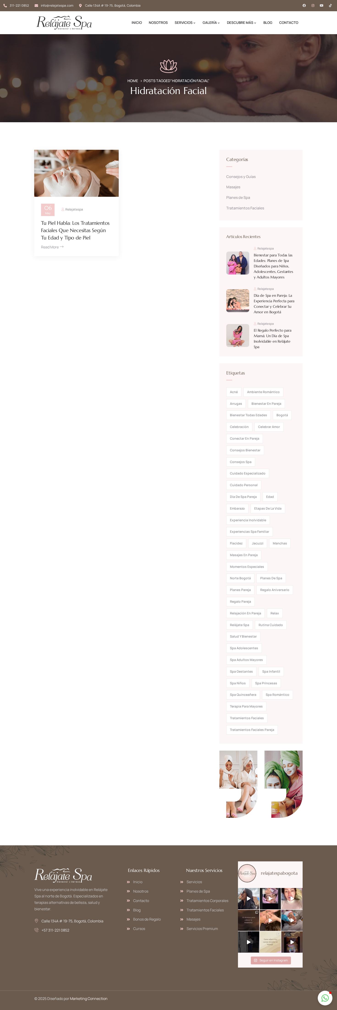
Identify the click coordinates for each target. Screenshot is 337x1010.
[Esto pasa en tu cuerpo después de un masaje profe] (270, 942)
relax (275, 613)
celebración (239, 427)
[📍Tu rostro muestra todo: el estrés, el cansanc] (270, 898)
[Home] (63, 23)
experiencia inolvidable (248, 520)
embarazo (237, 508)
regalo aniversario (274, 590)
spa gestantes (241, 671)
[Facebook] (304, 5)
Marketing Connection (89, 998)
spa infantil (271, 671)
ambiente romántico (263, 392)
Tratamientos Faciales (245, 208)
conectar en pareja (244, 438)
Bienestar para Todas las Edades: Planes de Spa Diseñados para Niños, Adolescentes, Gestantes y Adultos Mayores (273, 266)
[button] (325, 998)
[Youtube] (321, 5)
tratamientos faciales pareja (252, 729)
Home (132, 80)
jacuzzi (257, 543)
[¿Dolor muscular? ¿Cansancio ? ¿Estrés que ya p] (270, 920)
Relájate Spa (239, 625)
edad (270, 496)
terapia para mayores (246, 706)
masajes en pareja (244, 555)
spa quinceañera (243, 694)
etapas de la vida (268, 508)
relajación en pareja (245, 613)
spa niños (238, 683)
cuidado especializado (247, 473)
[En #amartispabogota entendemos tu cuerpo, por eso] (248, 942)
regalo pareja (240, 601)
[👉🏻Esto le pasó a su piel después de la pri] (292, 898)
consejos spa (240, 462)
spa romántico (277, 694)
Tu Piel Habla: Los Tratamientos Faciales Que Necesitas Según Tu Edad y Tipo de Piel (75, 230)
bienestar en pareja (266, 403)
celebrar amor (269, 427)
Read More (50, 247)
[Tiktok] (330, 5)
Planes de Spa (238, 197)
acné (234, 392)
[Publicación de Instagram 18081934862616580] (248, 920)
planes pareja (240, 590)
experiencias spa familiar (249, 531)
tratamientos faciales (247, 718)
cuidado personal (244, 485)
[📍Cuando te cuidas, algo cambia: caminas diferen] (292, 920)
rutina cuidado (271, 625)
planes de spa (271, 578)
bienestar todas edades (248, 415)
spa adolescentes (244, 648)
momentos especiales (247, 566)
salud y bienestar (243, 636)
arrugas (236, 403)
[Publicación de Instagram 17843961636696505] (292, 942)
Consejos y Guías (241, 176)
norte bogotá (240, 578)
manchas (280, 543)
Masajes (233, 186)
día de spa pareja (243, 496)
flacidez (236, 543)
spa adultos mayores (246, 660)
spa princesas (266, 683)
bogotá (282, 415)
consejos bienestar (245, 450)
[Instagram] (313, 5)
